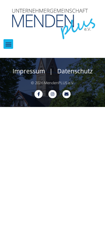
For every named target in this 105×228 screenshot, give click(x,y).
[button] (8, 44)
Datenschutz (75, 71)
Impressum (29, 71)
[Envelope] (66, 94)
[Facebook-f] (38, 94)
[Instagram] (52, 94)
